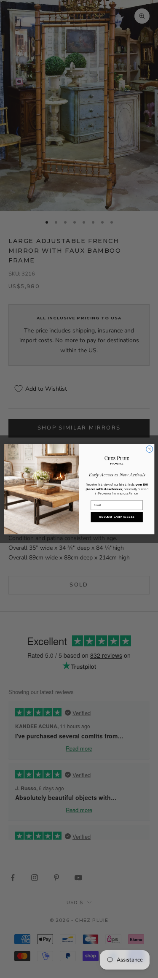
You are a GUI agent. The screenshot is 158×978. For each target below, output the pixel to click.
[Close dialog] (149, 449)
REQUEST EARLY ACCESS (116, 516)
